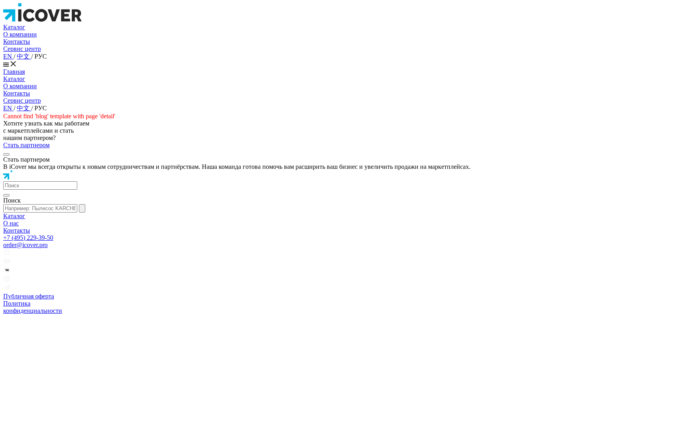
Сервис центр (22, 48)
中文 (24, 56)
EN (8, 56)
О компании (20, 34)
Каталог (14, 27)
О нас (11, 223)
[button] (40, 185)
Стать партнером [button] (26, 145)
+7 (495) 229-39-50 (28, 237)
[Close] (6, 154)
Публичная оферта (28, 296)
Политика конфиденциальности (32, 307)
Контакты (16, 41)
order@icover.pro (25, 244)
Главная (14, 71)
